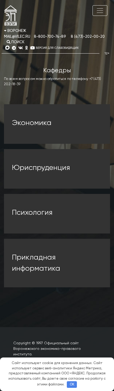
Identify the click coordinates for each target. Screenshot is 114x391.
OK (72, 384)
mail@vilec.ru (17, 37)
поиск (17, 42)
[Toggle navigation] (100, 10)
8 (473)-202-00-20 (88, 37)
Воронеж (16, 31)
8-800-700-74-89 (50, 37)
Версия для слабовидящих (57, 47)
